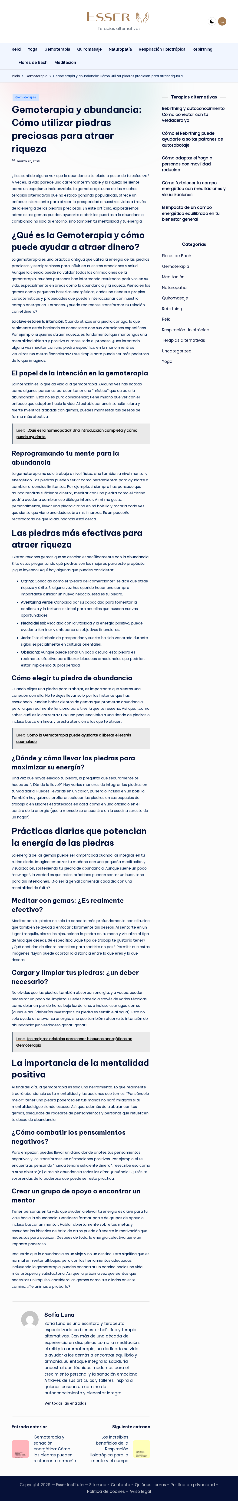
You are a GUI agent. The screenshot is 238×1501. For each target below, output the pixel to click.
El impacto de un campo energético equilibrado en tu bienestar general (191, 213)
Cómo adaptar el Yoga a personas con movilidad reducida (187, 164)
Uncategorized (177, 351)
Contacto (120, 1485)
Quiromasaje (175, 298)
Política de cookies (106, 1491)
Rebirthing (172, 309)
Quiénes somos (150, 1485)
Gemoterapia (25, 97)
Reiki (166, 319)
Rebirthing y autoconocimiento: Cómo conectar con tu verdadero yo (193, 114)
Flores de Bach (176, 256)
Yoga (167, 361)
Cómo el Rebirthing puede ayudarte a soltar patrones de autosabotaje (192, 139)
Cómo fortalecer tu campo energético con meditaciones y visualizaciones (194, 188)
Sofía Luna (59, 1314)
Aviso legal (140, 1491)
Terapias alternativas (183, 340)
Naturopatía (174, 287)
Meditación (173, 277)
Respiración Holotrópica (185, 330)
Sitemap (97, 1485)
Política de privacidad (193, 1485)
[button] (65, 1403)
